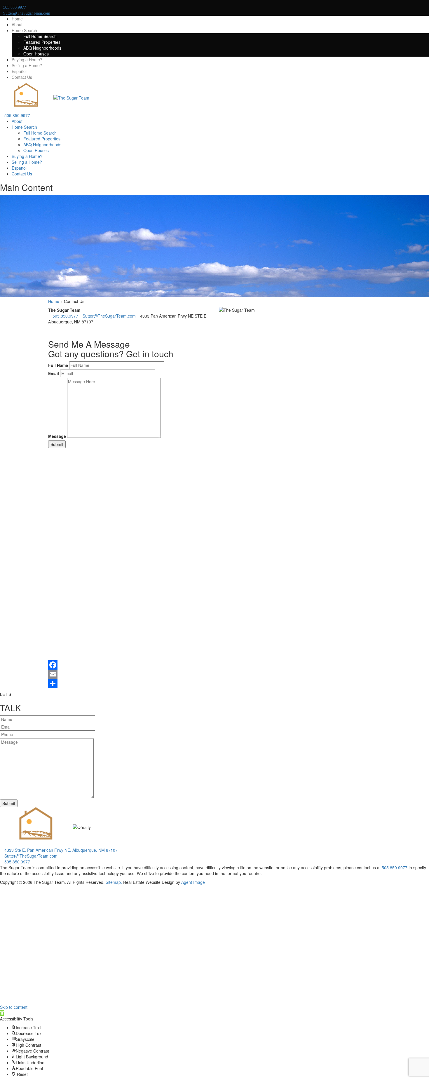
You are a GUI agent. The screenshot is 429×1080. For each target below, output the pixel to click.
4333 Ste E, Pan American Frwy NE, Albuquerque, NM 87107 (60, 850)
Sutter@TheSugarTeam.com (108, 316)
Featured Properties (41, 42)
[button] (2, 1013)
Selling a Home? (27, 65)
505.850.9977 (16, 115)
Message (57, 436)
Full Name (58, 365)
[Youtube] (56, 330)
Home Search (24, 30)
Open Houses (36, 54)
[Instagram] (53, 330)
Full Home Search (40, 36)
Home (17, 19)
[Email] (214, 674)
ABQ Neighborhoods (42, 48)
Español (19, 71)
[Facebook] (49, 330)
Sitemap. (114, 882)
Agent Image (193, 882)
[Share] (214, 683)
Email (53, 373)
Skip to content (13, 1007)
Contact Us (22, 77)
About (17, 24)
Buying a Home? (27, 59)
